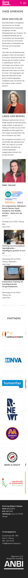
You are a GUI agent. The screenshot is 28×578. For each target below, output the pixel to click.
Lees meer (6, 227)
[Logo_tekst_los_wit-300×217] (11, 3)
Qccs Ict (15, 514)
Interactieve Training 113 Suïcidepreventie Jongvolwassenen (12, 284)
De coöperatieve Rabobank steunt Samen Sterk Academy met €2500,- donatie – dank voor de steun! (14, 211)
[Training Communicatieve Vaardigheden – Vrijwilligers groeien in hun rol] (14, 237)
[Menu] (24, 3)
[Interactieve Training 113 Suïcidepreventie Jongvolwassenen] (14, 273)
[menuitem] (20, 3)
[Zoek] (20, 3)
